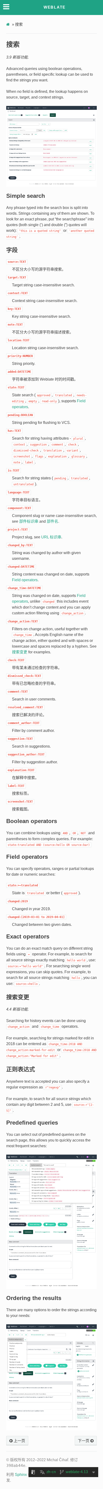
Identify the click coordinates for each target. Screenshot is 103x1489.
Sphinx (21, 1475)
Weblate (55, 7)
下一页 (84, 1441)
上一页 (19, 1441)
